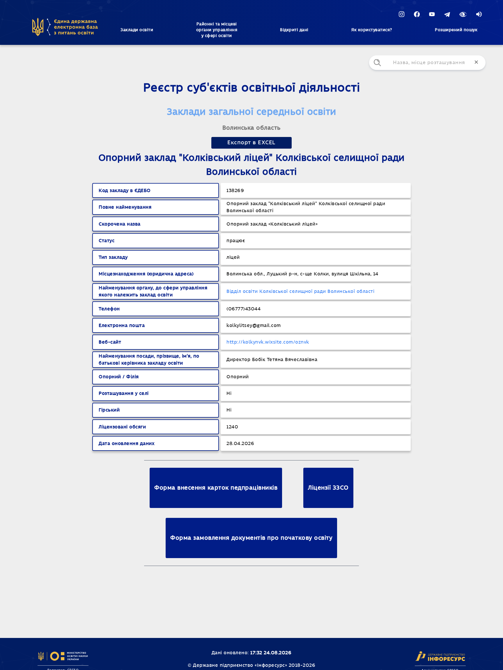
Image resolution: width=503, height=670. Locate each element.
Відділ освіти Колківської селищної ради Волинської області (300, 291)
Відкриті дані (294, 30)
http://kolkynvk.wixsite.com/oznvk (267, 342)
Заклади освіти (137, 30)
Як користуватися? (371, 30)
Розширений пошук (456, 30)
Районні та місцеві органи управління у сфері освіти (217, 30)
